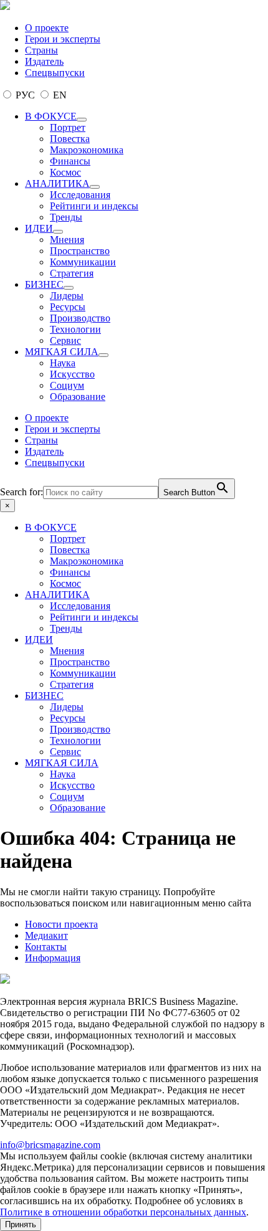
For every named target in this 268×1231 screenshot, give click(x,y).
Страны (41, 50)
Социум (67, 385)
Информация (52, 958)
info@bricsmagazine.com (50, 1144)
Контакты (46, 946)
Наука (62, 363)
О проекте (47, 27)
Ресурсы (67, 307)
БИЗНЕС (44, 284)
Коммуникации (83, 262)
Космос (65, 172)
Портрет (67, 127)
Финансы (70, 161)
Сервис (65, 340)
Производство (80, 318)
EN (58, 95)
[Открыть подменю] (82, 119)
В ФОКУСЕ (51, 116)
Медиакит (46, 935)
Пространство (80, 250)
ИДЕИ (39, 228)
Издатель (44, 61)
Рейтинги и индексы (94, 206)
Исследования (80, 194)
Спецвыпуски (55, 72)
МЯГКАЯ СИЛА (61, 351)
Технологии (75, 329)
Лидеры (67, 295)
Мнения (67, 239)
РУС (25, 95)
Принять (20, 1224)
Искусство (72, 374)
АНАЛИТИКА (57, 183)
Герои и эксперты (62, 39)
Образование (77, 396)
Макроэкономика (86, 150)
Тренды (66, 217)
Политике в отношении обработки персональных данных (123, 1212)
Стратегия (71, 273)
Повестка (70, 138)
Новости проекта (61, 924)
